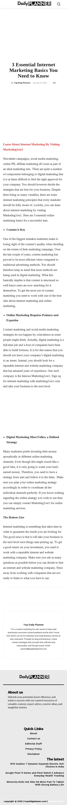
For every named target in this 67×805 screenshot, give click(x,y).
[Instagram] (33, 654)
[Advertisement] (33, 37)
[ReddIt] (48, 90)
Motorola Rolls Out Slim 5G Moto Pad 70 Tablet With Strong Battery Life (35, 783)
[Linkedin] (40, 90)
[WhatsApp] (33, 90)
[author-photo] (33, 619)
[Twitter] (19, 90)
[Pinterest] (26, 90)
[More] (55, 90)
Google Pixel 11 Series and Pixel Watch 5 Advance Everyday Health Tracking (34, 774)
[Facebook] (12, 90)
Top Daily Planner (22, 83)
